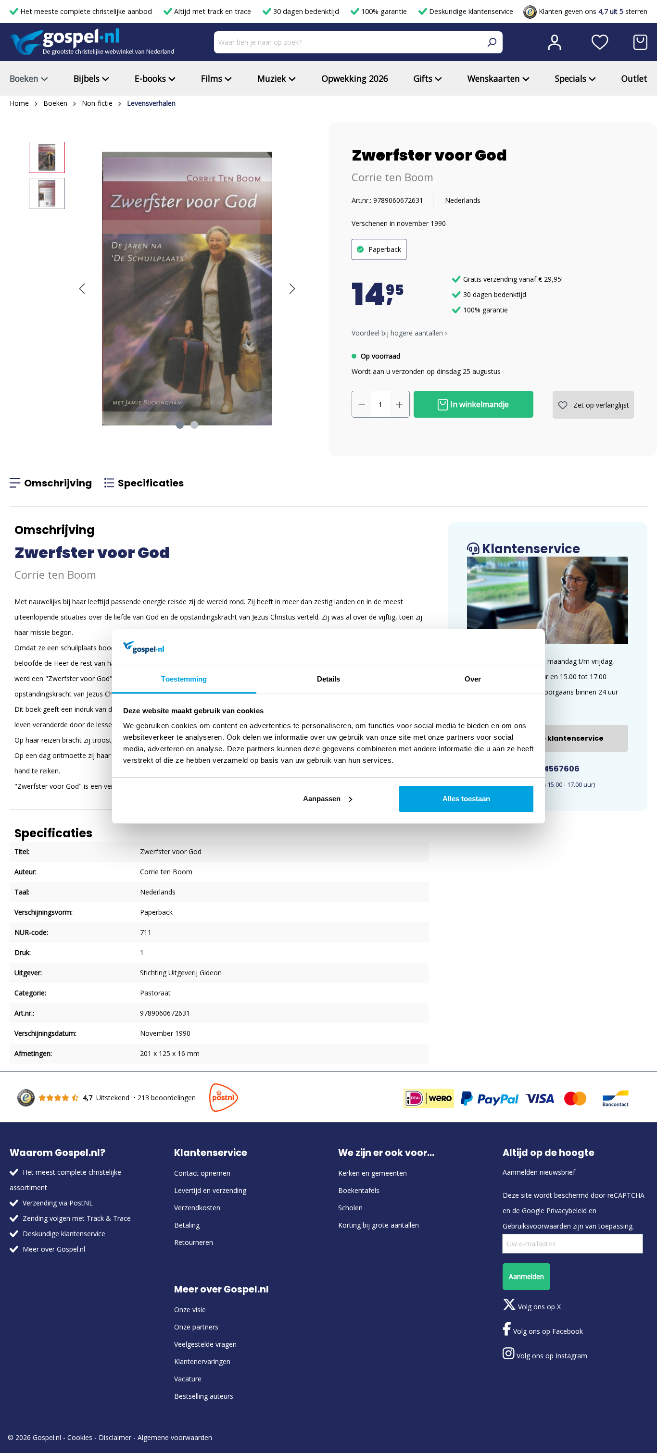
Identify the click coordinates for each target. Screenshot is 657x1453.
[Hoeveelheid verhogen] (400, 404)
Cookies (79, 1437)
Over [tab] (473, 679)
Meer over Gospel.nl (54, 1249)
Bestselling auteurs (203, 1396)
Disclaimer (115, 1437)
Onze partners (196, 1326)
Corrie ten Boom (392, 177)
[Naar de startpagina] (92, 42)
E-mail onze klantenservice (552, 738)
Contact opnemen (202, 1173)
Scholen (350, 1207)
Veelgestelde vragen (205, 1344)
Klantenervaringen (202, 1361)
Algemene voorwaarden (175, 1437)
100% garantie (384, 11)
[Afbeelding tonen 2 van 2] (194, 425)
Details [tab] (329, 679)
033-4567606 (551, 768)
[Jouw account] (555, 42)
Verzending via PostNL (58, 1202)
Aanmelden (526, 1276)
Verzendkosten (197, 1207)
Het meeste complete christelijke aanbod (86, 11)
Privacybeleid (566, 1210)
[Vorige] (82, 288)
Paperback (384, 249)
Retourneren (193, 1242)
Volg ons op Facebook (547, 1331)
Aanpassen (322, 799)
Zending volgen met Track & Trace (77, 1218)
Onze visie (190, 1309)
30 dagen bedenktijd (306, 11)
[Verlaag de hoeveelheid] (362, 404)
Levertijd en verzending (210, 1190)
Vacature (188, 1378)
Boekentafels (358, 1190)
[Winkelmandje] (640, 42)
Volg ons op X (538, 1306)
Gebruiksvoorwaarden (537, 1225)
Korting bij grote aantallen (378, 1224)
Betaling (187, 1224)
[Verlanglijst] (600, 42)
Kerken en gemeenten (372, 1173)
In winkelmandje (478, 404)
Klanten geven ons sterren (592, 11)
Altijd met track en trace (212, 11)
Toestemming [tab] (184, 679)
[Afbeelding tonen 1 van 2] (180, 425)
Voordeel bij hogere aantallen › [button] (399, 332)
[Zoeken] (491, 42)
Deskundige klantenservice (470, 11)
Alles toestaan (466, 799)
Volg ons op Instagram (551, 1355)
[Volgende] (292, 288)
